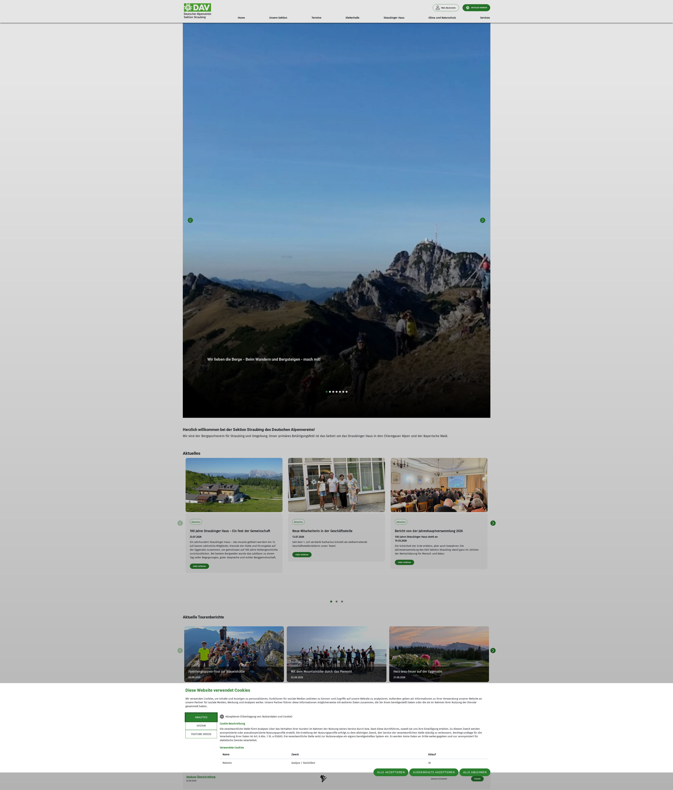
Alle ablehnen (475, 772)
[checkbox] (354, 716)
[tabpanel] (354, 740)
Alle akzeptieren (391, 772)
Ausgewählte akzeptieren (434, 772)
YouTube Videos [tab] (201, 734)
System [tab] (201, 725)
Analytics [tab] (201, 717)
